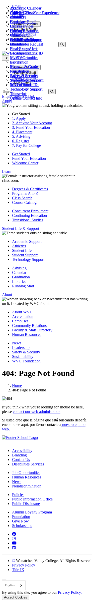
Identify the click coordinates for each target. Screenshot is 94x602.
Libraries (19, 281)
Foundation (21, 516)
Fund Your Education (29, 158)
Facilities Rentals (23, 53)
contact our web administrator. (36, 411)
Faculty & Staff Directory (32, 330)
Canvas (16, 26)
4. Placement (22, 132)
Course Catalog (24, 202)
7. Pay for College (26, 145)
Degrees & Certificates (30, 189)
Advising (19, 268)
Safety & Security (24, 76)
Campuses (20, 321)
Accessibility (22, 450)
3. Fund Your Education (31, 127)
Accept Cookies (15, 597)
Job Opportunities (24, 58)
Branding (19, 455)
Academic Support (27, 241)
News (16, 343)
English (10, 585)
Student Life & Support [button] (20, 228)
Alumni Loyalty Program (32, 512)
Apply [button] (7, 101)
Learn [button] (6, 171)
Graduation (21, 277)
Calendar (17, 22)
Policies (18, 494)
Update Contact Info (26, 98)
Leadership (21, 347)
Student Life (22, 250)
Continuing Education (29, 215)
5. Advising (21, 136)
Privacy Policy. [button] (70, 592)
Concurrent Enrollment (30, 211)
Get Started (21, 154)
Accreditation (22, 316)
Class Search (20, 35)
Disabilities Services (28, 464)
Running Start (23, 286)
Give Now (20, 521)
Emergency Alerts (24, 49)
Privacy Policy (23, 565)
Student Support (25, 255)
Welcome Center (25, 163)
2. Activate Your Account (32, 123)
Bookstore (18, 17)
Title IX (18, 569)
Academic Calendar (25, 8)
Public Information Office (32, 499)
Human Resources (26, 334)
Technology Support (26, 89)
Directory (17, 44)
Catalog (16, 31)
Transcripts (18, 94)
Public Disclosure (26, 503)
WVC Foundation (24, 85)
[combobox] (14, 585)
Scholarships (22, 525)
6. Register (20, 141)
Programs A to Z (25, 193)
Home (17, 385)
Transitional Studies (27, 220)
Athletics (17, 13)
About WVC (22, 312)
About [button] (7, 294)
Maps (14, 67)
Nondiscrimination (26, 486)
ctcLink (16, 40)
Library (16, 62)
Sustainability (22, 356)
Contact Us (21, 459)
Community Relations (29, 325)
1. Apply (19, 118)
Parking (16, 71)
